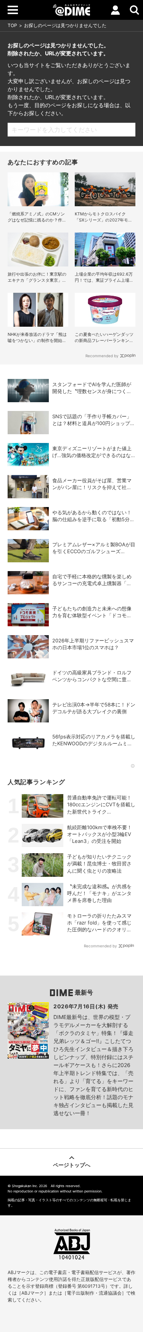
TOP (12, 25)
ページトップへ (71, 1165)
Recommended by (102, 355)
